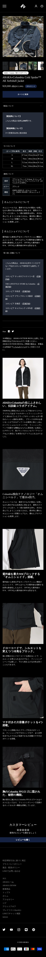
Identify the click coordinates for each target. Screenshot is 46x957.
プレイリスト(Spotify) (12, 910)
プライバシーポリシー (12, 864)
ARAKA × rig (8, 882)
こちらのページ (19, 347)
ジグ (4, 903)
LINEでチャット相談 (11, 914)
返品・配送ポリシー (11, 868)
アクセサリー (8, 899)
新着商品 (6, 889)
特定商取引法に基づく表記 (14, 860)
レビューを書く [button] (23, 840)
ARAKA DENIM (9, 885)
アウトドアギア (9, 906)
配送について (9, 106)
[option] (23, 37)
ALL (4, 878)
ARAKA (26, 942)
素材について (9, 174)
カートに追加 (23, 94)
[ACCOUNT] (36, 6)
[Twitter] (4, 930)
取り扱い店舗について (12, 253)
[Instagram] (18, 930)
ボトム (5, 896)
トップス (6, 892)
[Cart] (42, 6)
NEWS (5, 917)
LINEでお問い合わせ (11, 871)
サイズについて (9, 146)
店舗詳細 (26, 291)
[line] (26, 930)
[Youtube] (11, 930)
